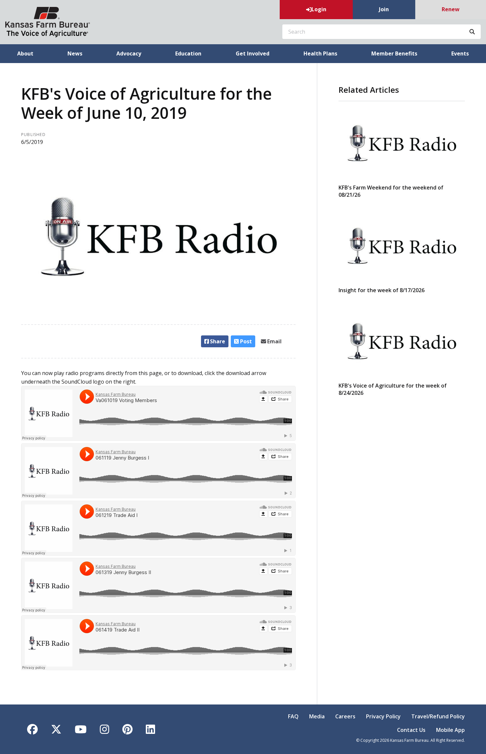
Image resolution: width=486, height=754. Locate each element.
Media (317, 716)
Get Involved (252, 53)
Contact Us (411, 730)
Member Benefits (394, 53)
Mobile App (450, 730)
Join (384, 9)
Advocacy (128, 53)
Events (460, 53)
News (74, 53)
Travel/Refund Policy (438, 716)
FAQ (293, 716)
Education (188, 53)
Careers (345, 716)
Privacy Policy (383, 716)
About (25, 53)
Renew (451, 9)
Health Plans (320, 53)
